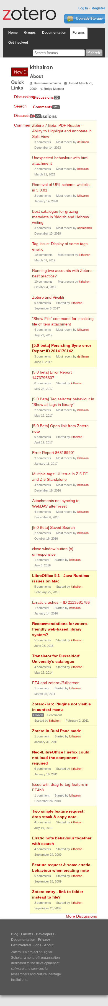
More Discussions (81, 916)
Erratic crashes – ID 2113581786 (61, 602)
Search (20, 106)
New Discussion (21, 72)
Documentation (54, 33)
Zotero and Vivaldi (48, 297)
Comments (27, 125)
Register (98, 8)
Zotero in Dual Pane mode (56, 731)
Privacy (44, 940)
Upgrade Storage (89, 18)
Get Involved (18, 42)
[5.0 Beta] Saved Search (53, 527)
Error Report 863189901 (53, 452)
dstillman (83, 142)
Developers (45, 934)
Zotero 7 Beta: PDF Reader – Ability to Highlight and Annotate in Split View (62, 131)
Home (13, 33)
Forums (79, 33)
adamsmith (84, 228)
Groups (30, 33)
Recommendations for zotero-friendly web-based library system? (60, 629)
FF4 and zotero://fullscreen (55, 683)
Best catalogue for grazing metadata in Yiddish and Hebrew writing (60, 217)
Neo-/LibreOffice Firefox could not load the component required (60, 757)
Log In (83, 8)
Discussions (24, 96)
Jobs (37, 945)
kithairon (83, 168)
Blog (14, 934)
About (48, 945)
